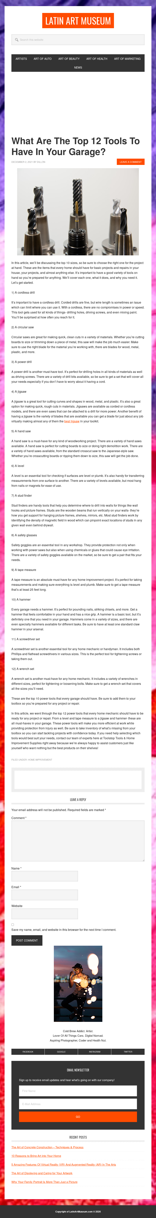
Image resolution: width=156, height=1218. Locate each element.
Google (61, 1051)
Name (16, 868)
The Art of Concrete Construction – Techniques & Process (47, 1147)
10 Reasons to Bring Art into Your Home (36, 1156)
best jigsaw (72, 421)
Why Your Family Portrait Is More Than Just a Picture (44, 1182)
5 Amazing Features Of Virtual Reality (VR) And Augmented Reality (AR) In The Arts (63, 1164)
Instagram (94, 1051)
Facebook (28, 1051)
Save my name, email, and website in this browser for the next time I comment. (63, 929)
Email (16, 887)
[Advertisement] (78, 100)
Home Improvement (40, 759)
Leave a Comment (131, 161)
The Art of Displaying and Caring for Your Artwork (41, 1173)
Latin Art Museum (78, 20)
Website (16, 906)
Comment (18, 818)
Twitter (128, 1051)
